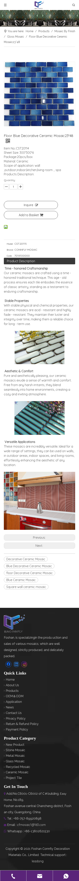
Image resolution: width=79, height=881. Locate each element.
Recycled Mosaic (18, 767)
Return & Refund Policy (22, 724)
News (10, 707)
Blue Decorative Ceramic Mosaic (29, 566)
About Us (12, 685)
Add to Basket (29, 215)
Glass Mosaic (15, 761)
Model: (10, 243)
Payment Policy (17, 729)
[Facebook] (8, 664)
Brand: (10, 249)
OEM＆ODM (14, 696)
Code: (9, 255)
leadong (38, 861)
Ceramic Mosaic (17, 772)
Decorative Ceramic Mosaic (25, 559)
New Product (15, 745)
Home (10, 679)
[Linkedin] (16, 664)
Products (12, 691)
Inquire (28, 205)
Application (14, 702)
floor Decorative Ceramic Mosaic (29, 573)
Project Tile (14, 778)
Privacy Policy (16, 718)
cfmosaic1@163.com (31, 825)
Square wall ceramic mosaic (26, 587)
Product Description (21, 261)
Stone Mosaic (15, 750)
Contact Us (14, 713)
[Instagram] (24, 664)
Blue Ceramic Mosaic (21, 580)
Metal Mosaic (15, 756)
